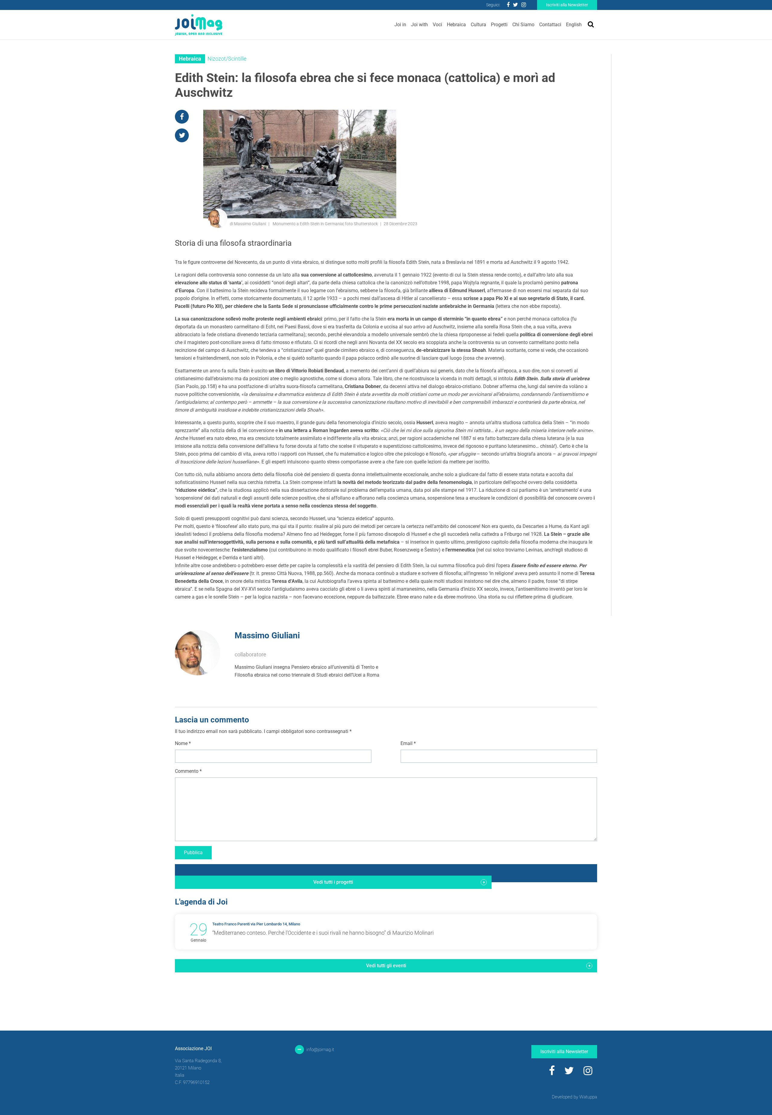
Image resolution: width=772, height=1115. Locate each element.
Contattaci (550, 24)
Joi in (400, 24)
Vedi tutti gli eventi (386, 965)
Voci (437, 24)
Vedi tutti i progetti (333, 882)
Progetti (499, 24)
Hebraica (456, 24)
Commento (188, 771)
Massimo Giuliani (267, 635)
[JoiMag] (198, 24)
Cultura (478, 24)
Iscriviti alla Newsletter (567, 4)
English (574, 24)
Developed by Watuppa (574, 1097)
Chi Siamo (523, 24)
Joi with (419, 24)
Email (408, 743)
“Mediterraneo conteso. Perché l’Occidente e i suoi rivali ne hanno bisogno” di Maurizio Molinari (323, 933)
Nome (183, 743)
